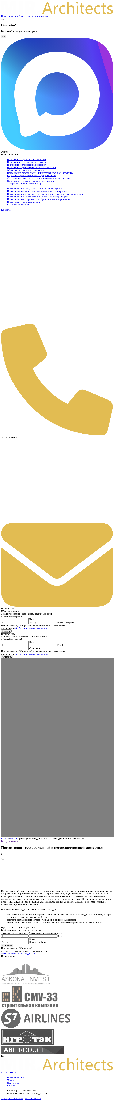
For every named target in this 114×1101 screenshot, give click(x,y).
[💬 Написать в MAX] (57, 149)
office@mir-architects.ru (29, 1098)
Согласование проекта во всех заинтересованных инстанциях (38, 178)
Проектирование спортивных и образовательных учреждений (38, 199)
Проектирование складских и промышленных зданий (34, 188)
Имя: (31, 619)
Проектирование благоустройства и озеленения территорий (37, 196)
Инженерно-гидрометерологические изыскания (31, 167)
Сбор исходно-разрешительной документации (30, 181)
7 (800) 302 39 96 (9, 1098)
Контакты (43, 16)
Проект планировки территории (23, 202)
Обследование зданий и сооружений (25, 170)
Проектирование (9, 16)
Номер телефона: (66, 622)
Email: (60, 645)
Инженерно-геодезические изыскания (26, 159)
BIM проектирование (18, 204)
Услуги (21, 16)
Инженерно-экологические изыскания (26, 165)
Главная (5, 838)
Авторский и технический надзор (24, 183)
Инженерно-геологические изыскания (26, 162)
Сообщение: (35, 648)
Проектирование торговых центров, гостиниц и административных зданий (45, 194)
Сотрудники (31, 16)
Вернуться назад (9, 841)
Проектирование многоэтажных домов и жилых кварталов (37, 191)
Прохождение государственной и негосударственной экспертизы (40, 173)
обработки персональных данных (31, 628)
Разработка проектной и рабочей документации (31, 175)
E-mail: (32, 939)
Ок (3, 37)
